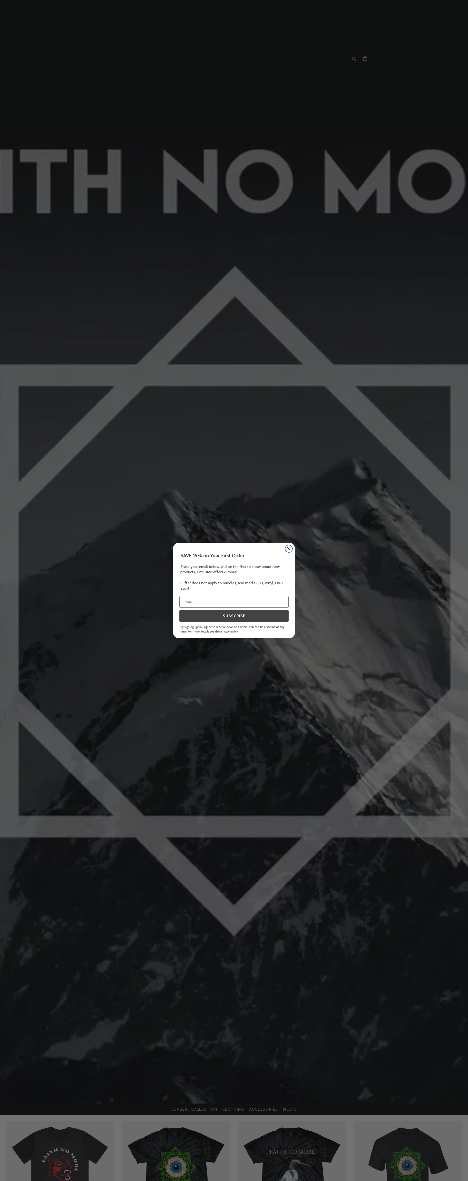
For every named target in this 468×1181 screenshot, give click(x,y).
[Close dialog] (288, 548)
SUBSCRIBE (234, 616)
